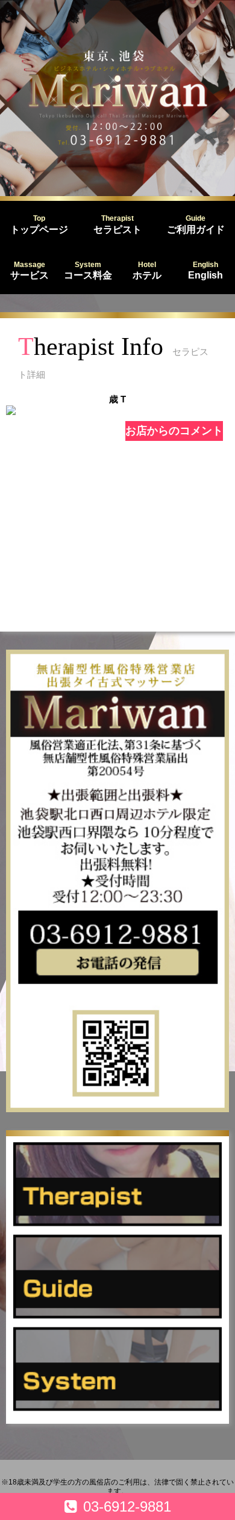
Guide (196, 224)
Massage (29, 270)
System (88, 270)
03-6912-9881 (127, 1506)
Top (39, 224)
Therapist (117, 224)
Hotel (147, 270)
